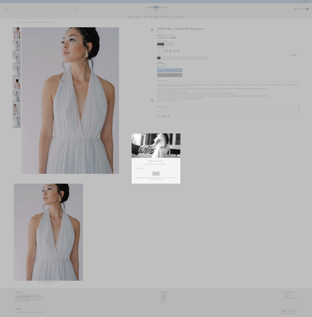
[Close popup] (178, 135)
